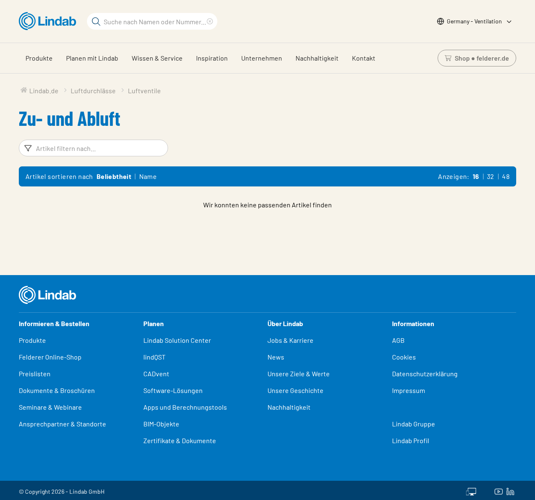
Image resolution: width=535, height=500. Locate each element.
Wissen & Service (157, 58)
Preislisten (35, 374)
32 (490, 176)
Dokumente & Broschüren (57, 390)
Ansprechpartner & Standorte (63, 424)
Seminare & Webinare (50, 407)
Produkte (39, 58)
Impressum (408, 390)
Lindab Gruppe (413, 424)
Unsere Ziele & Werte (299, 374)
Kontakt (363, 58)
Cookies (404, 357)
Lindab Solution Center (177, 340)
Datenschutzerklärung (425, 374)
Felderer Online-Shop (50, 357)
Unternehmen (261, 58)
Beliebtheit (114, 176)
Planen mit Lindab (92, 58)
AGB (398, 340)
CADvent (156, 374)
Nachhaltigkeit (317, 58)
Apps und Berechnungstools (185, 407)
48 (506, 176)
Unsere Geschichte (296, 390)
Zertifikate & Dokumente (179, 440)
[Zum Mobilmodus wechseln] (471, 490)
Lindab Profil (410, 440)
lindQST (154, 357)
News (276, 357)
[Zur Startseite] (49, 21)
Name (148, 176)
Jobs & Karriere (290, 340)
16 (476, 176)
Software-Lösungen (173, 390)
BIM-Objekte (161, 424)
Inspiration (212, 58)
